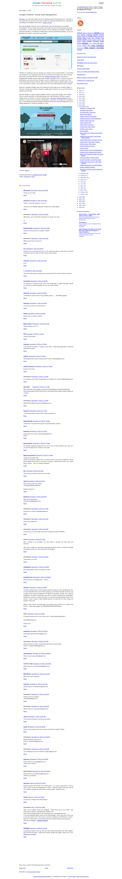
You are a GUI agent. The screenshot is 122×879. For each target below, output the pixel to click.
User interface (97, 45)
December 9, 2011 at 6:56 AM (36, 313)
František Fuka (28, 577)
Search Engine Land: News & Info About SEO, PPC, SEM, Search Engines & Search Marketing (90, 230)
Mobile (85, 43)
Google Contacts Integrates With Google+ (91, 152)
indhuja (25, 356)
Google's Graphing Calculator (87, 167)
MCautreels (26, 190)
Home (46, 868)
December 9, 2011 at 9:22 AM (39, 529)
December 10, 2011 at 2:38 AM (41, 653)
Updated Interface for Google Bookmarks (90, 118)
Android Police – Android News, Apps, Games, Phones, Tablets (89, 215)
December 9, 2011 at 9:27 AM (36, 539)
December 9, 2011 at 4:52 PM (39, 631)
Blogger (85, 33)
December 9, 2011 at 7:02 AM (38, 344)
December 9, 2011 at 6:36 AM (34, 248)
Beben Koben (27, 323)
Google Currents (84, 148)
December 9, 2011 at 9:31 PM (39, 641)
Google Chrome (98, 34)
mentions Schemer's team (52, 76)
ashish (25, 716)
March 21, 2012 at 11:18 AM (36, 797)
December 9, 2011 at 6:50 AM (38, 303)
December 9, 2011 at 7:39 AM (41, 421)
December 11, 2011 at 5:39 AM (40, 706)
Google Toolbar (82, 41)
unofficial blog (82, 7)
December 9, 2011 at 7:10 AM (37, 356)
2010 (80, 197)
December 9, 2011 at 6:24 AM (39, 190)
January (82, 194)
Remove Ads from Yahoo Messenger (86, 57)
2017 (80, 92)
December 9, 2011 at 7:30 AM (39, 400)
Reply (25, 195)
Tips (89, 45)
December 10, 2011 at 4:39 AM (42, 663)
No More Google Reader (83, 68)
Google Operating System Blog (42, 876)
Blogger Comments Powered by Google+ (87, 77)
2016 (80, 94)
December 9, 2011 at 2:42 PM (36, 613)
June (81, 184)
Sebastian (26, 783)
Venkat (27, 170)
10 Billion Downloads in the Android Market (91, 165)
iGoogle (79, 49)
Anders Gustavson (29, 366)
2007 (80, 203)
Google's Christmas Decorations (88, 116)
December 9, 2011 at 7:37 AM (38, 411)
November (83, 173)
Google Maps (82, 38)
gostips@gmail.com (91, 12)
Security (79, 45)
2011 (80, 105)
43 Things (28, 26)
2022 (80, 90)
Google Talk (100, 39)
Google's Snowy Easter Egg (87, 120)
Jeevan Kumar (27, 653)
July (81, 181)
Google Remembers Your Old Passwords (90, 159)
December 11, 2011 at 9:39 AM (36, 726)
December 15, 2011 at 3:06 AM (41, 771)
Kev (24, 471)
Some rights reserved (82, 876)
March (82, 190)
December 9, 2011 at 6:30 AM (39, 214)
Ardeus (25, 313)
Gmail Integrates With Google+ (88, 144)
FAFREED (26, 828)
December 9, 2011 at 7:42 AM (41, 443)
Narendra (26, 496)
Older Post (70, 868)
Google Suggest (92, 39)
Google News (91, 38)
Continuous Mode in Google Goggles (89, 157)
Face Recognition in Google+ (87, 146)
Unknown (26, 200)
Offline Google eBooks (86, 114)
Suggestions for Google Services (85, 80)
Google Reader (82, 39)
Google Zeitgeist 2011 (85, 122)
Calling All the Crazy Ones (87, 124)
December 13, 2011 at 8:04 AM (40, 749)
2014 (80, 98)
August (82, 179)
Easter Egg (90, 33)
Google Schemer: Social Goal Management (91, 150)
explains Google (47, 22)
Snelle (25, 726)
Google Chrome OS (82, 36)
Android (80, 33)
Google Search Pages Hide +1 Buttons (90, 142)
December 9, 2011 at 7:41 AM (38, 431)
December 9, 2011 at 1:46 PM (38, 587)
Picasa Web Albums (98, 43)
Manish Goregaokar (29, 455)
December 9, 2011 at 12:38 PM (42, 577)
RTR (24, 334)
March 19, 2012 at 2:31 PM (37, 783)
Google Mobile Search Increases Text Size (91, 140)
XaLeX (25, 481)
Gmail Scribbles (84, 131)
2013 (80, 101)
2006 (80, 205)
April (81, 188)
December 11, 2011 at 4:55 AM (40, 694)
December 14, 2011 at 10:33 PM (39, 759)
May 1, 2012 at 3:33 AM (38, 807)
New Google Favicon (82, 83)
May (81, 186)
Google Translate (93, 41)
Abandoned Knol (81, 74)
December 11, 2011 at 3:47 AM (38, 684)
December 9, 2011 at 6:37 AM (38, 260)
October (82, 175)
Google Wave (80, 60)
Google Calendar (87, 34)
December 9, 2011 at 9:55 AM (39, 557)
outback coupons (42, 820)
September (83, 177)
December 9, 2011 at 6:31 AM (39, 238)
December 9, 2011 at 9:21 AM (39, 519)
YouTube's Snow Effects (86, 110)
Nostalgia (91, 43)
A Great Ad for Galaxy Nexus (87, 126)
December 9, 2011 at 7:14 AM (39, 376)
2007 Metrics (80, 65)
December (83, 106)
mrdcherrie (26, 631)
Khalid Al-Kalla (27, 228)
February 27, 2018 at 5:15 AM (38, 828)
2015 (80, 96)
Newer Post (22, 868)
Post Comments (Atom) (33, 872)
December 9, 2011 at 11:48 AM (40, 567)
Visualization (80, 48)
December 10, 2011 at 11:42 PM (41, 674)
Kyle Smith (26, 281)
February (82, 192)
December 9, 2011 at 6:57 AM (40, 323)
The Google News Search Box (88, 112)
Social (33, 176)
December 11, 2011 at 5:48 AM (37, 716)
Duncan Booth (27, 443)
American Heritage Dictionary (59, 98)
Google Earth (100, 36)
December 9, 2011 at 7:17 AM (41, 387)
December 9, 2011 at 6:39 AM (33, 271)
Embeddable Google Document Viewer (87, 63)
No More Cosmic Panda (86, 129)
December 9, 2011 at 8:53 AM (38, 496)
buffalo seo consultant (29, 834)
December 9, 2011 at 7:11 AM (43, 366)
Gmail (97, 33)
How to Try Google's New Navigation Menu (88, 71)
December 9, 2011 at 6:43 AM (38, 293)
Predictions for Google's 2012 (87, 108)
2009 (80, 199)
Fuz (24, 248)
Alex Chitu (26, 387)
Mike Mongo (27, 674)
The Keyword (82, 222)
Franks (25, 797)
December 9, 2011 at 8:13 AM (34, 471)
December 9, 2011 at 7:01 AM (35, 334)
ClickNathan (27, 567)
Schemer (21, 19)
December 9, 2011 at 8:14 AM (36, 481)
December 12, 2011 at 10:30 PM (40, 737)
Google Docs (92, 36)
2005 (80, 207)
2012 (80, 103)
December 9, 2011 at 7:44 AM (44, 455)
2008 (80, 201)
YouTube (100, 48)
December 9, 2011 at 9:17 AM (39, 508)
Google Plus (27, 176)
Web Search (90, 48)
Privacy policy (72, 876)
